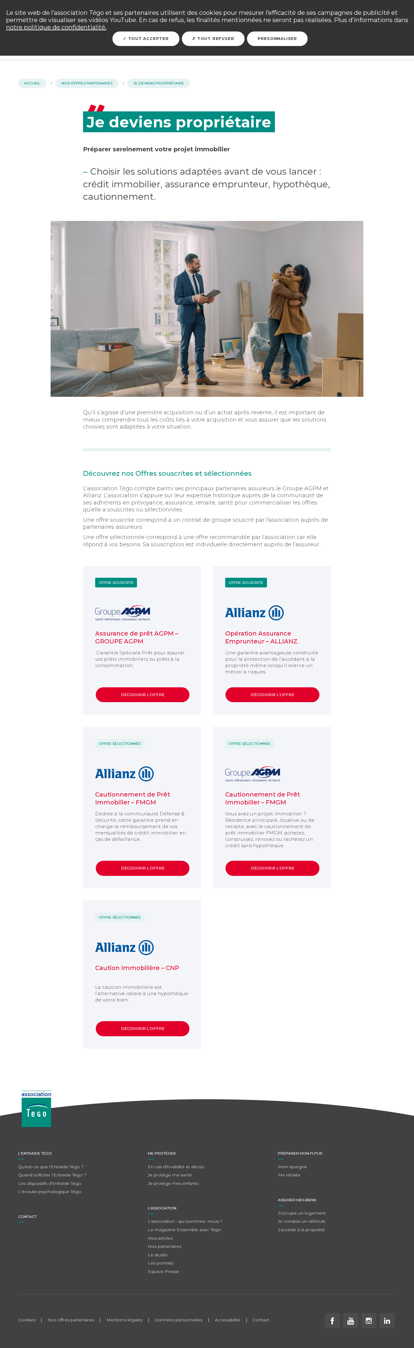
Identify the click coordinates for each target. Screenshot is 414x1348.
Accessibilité (227, 1320)
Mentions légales (124, 1320)
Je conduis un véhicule (302, 1221)
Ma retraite (289, 1174)
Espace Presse (163, 1271)
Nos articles (160, 1238)
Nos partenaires (164, 1246)
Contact (27, 1216)
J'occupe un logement (302, 1213)
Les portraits (161, 1263)
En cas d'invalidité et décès (176, 1166)
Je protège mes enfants (173, 1183)
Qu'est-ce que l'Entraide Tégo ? (51, 1166)
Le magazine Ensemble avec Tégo (184, 1229)
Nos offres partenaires (71, 1320)
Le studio (158, 1254)
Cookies (26, 1320)
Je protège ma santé (170, 1174)
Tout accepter (148, 38)
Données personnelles (178, 1320)
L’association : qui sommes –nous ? (185, 1221)
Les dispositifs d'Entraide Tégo (49, 1183)
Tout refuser (215, 38)
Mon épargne (292, 1166)
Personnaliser (277, 38)
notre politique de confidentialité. (56, 27)
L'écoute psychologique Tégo (49, 1191)
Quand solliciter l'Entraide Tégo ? (52, 1174)
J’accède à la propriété (301, 1229)
